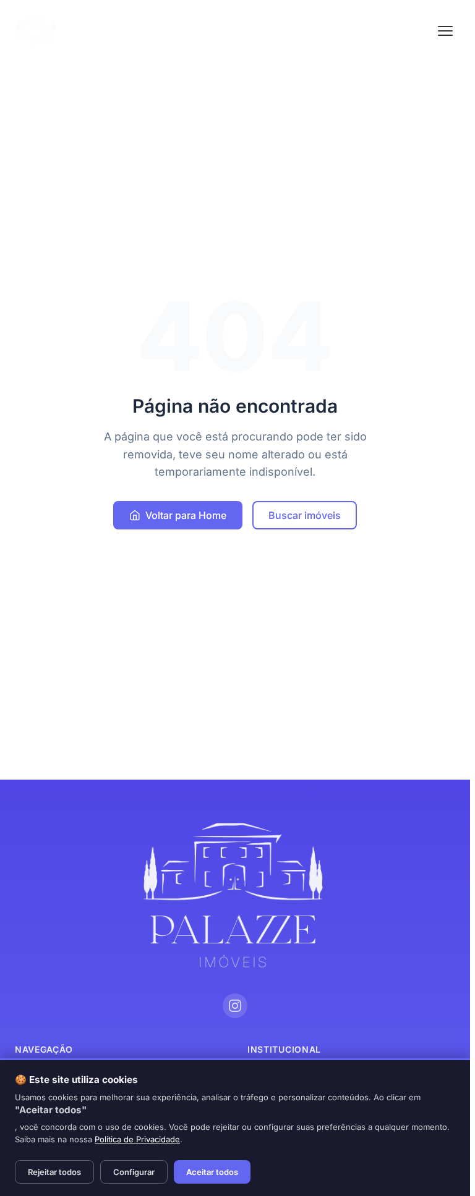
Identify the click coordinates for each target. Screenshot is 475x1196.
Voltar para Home (185, 515)
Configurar (134, 1172)
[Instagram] (235, 1005)
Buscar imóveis (304, 515)
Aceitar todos (212, 1172)
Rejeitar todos (54, 1172)
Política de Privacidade (137, 1139)
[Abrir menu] (445, 31)
